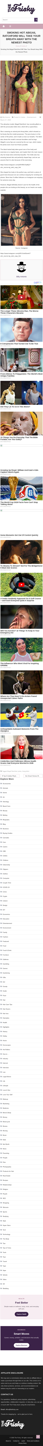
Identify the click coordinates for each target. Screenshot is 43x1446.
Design (5, 905)
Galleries (6, 959)
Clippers (5, 869)
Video (4, 1279)
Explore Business (21, 1345)
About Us (8, 1441)
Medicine (6, 1108)
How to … (6, 1054)
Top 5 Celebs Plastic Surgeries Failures (11, 776)
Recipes (5, 1180)
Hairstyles (6, 1018)
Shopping (6, 1203)
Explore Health (21, 1314)
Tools (4, 1252)
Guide (5, 991)
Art (4, 797)
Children (5, 860)
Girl (4, 982)
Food (4, 946)
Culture (5, 901)
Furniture (6, 955)
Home (5, 1040)
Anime (5, 792)
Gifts (4, 977)
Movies (5, 1126)
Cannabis (6, 838)
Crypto (5, 896)
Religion (5, 1189)
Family (5, 932)
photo (20, 771)
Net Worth (6, 1144)
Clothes (5, 874)
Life (4, 1081)
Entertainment (31, 117)
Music (5, 1135)
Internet (5, 1063)
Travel (5, 1261)
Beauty (5, 810)
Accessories (7, 783)
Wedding (6, 1288)
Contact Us (16, 1441)
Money (5, 1117)
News (4, 1149)
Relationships (7, 1185)
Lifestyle (5, 1085)
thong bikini (25, 771)
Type (4, 1266)
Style (4, 1221)
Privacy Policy (23, 1443)
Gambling (6, 964)
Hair (4, 1000)
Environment (7, 928)
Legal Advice (7, 1076)
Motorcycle (6, 1122)
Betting (5, 815)
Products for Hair (8, 1171)
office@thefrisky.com (12, 1409)
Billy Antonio (6, 117)
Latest (23, 1441)
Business (6, 829)
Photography (7, 1167)
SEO (4, 1198)
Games (5, 968)
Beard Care (6, 806)
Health (5, 1022)
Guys (4, 995)
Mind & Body (7, 1112)
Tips (4, 1243)
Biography (6, 819)
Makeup (5, 1099)
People (5, 1158)
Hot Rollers (6, 1049)
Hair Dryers (6, 1009)
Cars (4, 842)
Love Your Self (7, 1094)
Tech (4, 1230)
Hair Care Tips (7, 1004)
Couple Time (7, 883)
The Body (6, 1239)
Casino (5, 847)
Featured (6, 941)
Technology (6, 1234)
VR (4, 1284)
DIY (4, 910)
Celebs (23, 117)
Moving (5, 1131)
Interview (6, 1067)
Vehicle (5, 1275)
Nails (4, 1140)
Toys (4, 1257)
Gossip (5, 986)
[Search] (36, 20)
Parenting (6, 1153)
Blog (4, 824)
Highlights (6, 1027)
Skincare (5, 1207)
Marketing (6, 1103)
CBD (4, 851)
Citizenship (6, 865)
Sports (5, 1212)
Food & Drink (7, 950)
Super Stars (7, 1225)
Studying (5, 1216)
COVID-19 (6, 887)
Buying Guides (7, 833)
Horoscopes (7, 1045)
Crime (5, 892)
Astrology (6, 801)
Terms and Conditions (33, 1441)
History (5, 1031)
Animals (5, 788)
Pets (4, 1162)
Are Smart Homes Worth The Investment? (34, 776)
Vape (4, 1270)
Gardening (6, 973)
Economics (6, 914)
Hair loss (5, 1013)
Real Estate (6, 1176)
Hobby (5, 1036)
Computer (6, 878)
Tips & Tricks (7, 1248)
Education (6, 919)
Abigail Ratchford (12, 771)
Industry (5, 1058)
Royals (5, 1194)
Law (4, 1072)
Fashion (5, 937)
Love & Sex (6, 1090)
